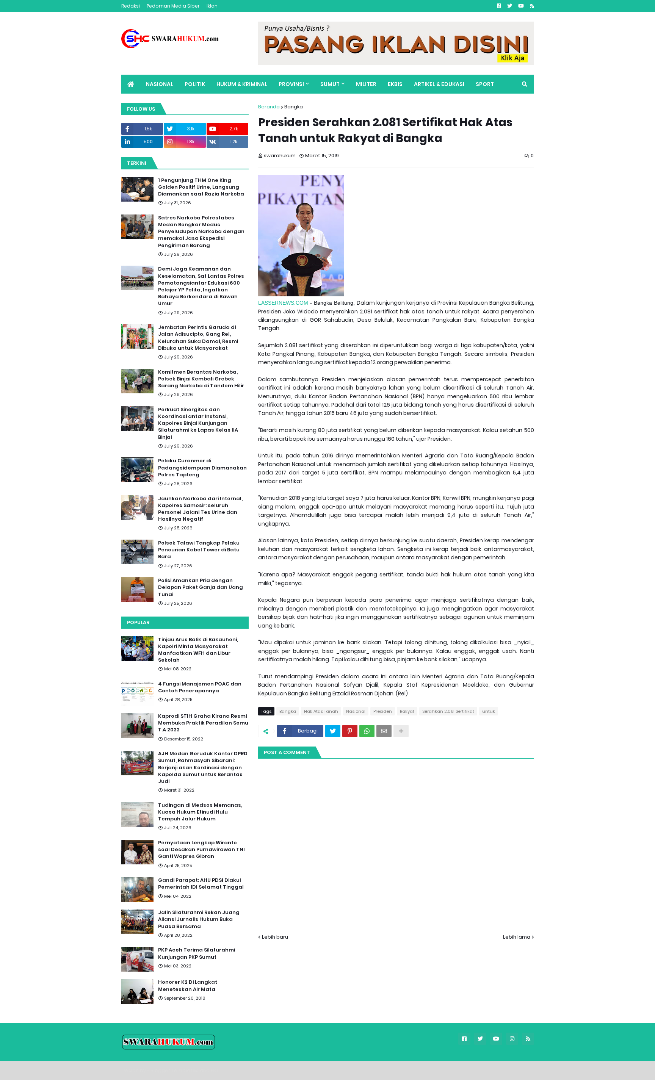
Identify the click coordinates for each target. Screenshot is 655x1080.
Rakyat (407, 711)
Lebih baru (275, 937)
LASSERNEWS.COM (283, 303)
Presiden (382, 711)
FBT (215, 1070)
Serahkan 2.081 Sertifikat (448, 711)
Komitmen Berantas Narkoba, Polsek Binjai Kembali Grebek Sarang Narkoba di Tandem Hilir (201, 379)
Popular (138, 622)
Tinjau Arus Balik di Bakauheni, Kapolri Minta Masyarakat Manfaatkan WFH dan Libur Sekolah (198, 650)
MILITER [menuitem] (366, 84)
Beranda (269, 106)
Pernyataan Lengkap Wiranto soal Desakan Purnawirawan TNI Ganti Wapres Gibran (201, 850)
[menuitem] (130, 84)
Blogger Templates (174, 1070)
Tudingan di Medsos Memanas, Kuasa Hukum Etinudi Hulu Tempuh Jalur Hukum (200, 812)
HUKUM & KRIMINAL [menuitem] (241, 84)
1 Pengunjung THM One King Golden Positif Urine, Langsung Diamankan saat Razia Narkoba (201, 187)
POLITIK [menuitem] (195, 84)
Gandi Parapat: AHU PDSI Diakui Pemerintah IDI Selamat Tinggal (201, 884)
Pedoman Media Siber (173, 6)
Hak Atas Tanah (321, 711)
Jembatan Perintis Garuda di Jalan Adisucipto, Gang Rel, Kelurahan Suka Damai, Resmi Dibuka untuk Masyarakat (198, 338)
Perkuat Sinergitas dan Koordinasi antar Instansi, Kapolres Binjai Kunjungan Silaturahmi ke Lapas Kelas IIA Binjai (198, 423)
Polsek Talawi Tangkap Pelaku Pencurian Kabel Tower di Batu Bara (199, 550)
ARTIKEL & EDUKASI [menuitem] (439, 84)
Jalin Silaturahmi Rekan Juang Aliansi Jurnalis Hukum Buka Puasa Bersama (199, 919)
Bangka (293, 106)
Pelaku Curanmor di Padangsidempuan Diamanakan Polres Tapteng (202, 467)
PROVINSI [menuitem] (291, 84)
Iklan (212, 6)
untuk (488, 711)
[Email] (384, 731)
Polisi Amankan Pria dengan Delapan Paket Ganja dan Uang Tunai (200, 587)
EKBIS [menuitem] (395, 84)
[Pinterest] (349, 731)
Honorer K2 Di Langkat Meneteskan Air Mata (187, 986)
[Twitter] (332, 731)
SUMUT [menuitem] (330, 84)
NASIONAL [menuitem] (159, 84)
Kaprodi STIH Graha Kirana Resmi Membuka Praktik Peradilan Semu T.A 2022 (203, 723)
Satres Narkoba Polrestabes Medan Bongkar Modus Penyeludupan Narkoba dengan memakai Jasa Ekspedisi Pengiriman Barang (201, 231)
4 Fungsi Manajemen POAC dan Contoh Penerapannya (199, 688)
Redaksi (130, 6)
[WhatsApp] (367, 731)
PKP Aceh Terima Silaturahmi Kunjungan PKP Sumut (196, 954)
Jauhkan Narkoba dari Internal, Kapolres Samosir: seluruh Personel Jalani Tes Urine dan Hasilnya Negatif (200, 509)
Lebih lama (516, 937)
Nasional (355, 711)
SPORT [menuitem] (485, 84)
